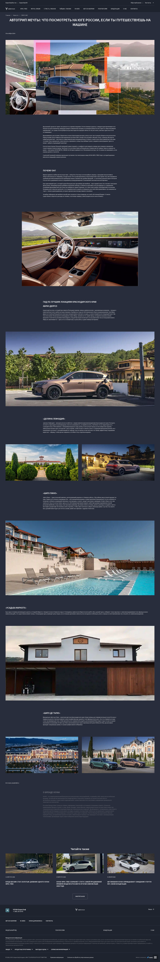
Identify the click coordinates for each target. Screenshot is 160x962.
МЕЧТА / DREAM (35, 9)
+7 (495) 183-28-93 (18, 911)
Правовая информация (57, 957)
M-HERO (77, 9)
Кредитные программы (23, 949)
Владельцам (115, 9)
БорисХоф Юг (23, 3)
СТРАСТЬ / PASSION (50, 9)
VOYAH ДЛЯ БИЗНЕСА (35, 921)
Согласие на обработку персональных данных (80, 957)
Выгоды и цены (41, 949)
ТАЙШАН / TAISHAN (65, 9)
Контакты (134, 9)
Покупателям (102, 9)
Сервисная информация (59, 949)
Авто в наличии (88, 9)
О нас (125, 9)
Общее (8, 949)
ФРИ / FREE (23, 9)
